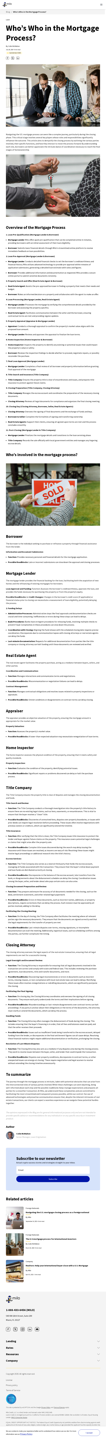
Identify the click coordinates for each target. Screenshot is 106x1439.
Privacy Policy (26, 1434)
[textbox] (53, 1170)
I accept (89, 1432)
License (9, 1380)
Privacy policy (12, 1385)
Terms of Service (13, 1390)
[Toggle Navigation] (101, 5)
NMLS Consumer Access (19, 1417)
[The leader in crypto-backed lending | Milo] (7, 4)
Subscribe (53, 1179)
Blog (8, 12)
